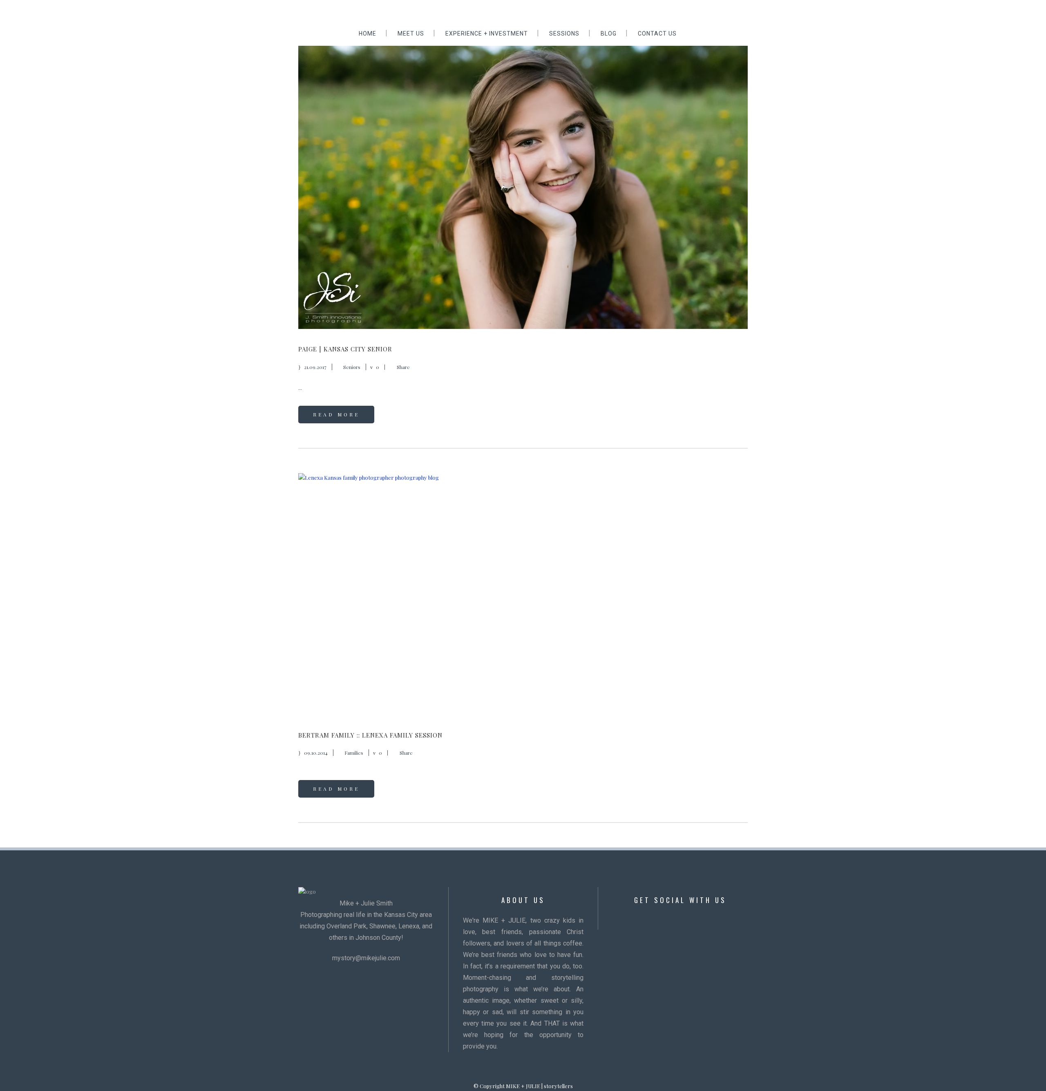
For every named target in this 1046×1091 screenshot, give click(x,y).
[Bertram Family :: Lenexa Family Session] (523, 594)
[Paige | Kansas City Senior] (523, 179)
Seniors (351, 367)
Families (353, 752)
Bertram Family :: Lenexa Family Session (370, 735)
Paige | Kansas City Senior (345, 349)
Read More (336, 414)
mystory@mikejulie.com (366, 958)
